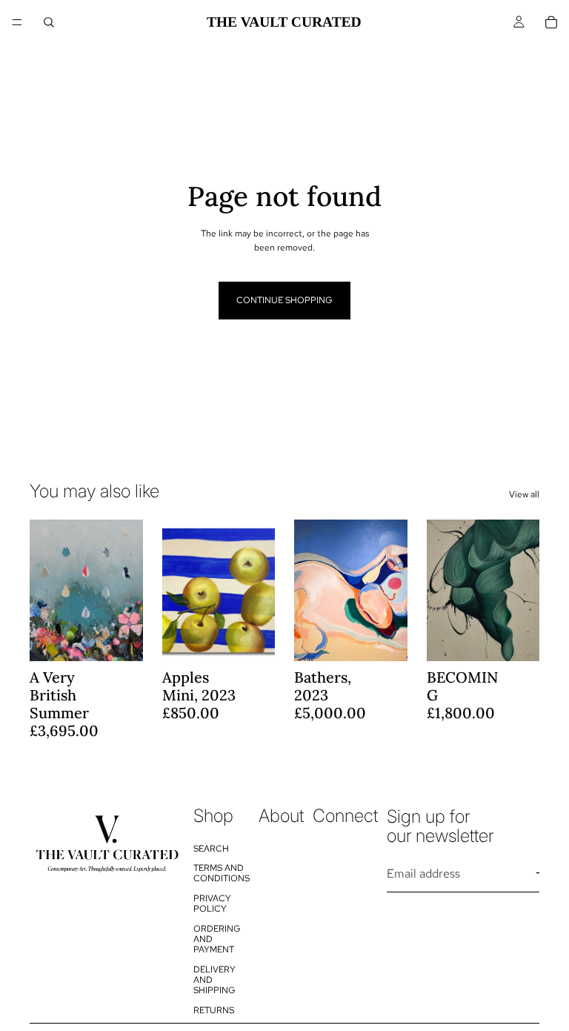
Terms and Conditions (221, 873)
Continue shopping (284, 300)
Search (211, 849)
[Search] (49, 22)
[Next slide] (126, 590)
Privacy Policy (212, 903)
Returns (213, 1010)
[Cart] (551, 22)
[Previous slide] (46, 590)
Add (132, 638)
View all (524, 494)
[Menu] (17, 22)
